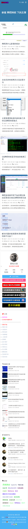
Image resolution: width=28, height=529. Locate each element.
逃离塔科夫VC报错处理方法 (15, 393)
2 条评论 (16, 48)
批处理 (5, 488)
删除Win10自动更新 (9, 494)
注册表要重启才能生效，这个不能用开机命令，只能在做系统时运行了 (16, 445)
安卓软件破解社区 (7, 319)
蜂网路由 (17, 503)
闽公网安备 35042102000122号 (17, 522)
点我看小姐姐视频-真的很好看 (14, 280)
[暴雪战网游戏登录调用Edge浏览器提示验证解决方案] (4, 381)
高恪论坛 (4, 347)
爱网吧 (4, 339)
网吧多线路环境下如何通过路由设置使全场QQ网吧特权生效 (14, 196)
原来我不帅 (5, 354)
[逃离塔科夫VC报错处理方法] (4, 394)
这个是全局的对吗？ (13, 457)
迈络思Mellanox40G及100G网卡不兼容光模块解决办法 (17, 424)
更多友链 (4, 356)
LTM (6, 517)
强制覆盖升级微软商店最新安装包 (16, 418)
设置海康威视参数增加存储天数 (16, 411)
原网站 (10, 438)
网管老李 (4, 332)
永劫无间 (12, 500)
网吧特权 (5, 500)
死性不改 (4, 324)
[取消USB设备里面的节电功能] (4, 400)
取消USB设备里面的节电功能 (15, 399)
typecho (14, 485)
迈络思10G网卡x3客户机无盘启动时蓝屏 (16, 367)
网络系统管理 (12, 488)
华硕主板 (20, 485)
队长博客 (4, 349)
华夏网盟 (4, 334)
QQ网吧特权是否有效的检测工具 (14, 158)
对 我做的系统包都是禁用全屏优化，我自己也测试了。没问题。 (16, 451)
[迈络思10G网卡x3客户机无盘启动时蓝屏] (4, 368)
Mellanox (11, 491)
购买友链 (4, 317)
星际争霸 (19, 500)
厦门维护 (4, 342)
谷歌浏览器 (6, 506)
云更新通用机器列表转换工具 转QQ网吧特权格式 (13, 119)
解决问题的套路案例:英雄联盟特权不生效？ (14, 235)
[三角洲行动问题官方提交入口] (4, 406)
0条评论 (22, 87)
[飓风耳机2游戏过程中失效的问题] (4, 375)
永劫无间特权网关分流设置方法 (13, 81)
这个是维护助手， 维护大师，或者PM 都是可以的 (16, 470)
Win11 (23, 503)
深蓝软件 (4, 329)
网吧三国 (4, 327)
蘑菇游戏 (4, 352)
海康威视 (20, 488)
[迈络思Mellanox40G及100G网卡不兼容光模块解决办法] (4, 426)
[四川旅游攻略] (4, 388)
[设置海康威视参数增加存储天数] (4, 412)
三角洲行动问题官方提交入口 (15, 405)
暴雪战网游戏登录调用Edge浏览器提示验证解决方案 (16, 380)
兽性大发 (9, 48)
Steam (11, 503)
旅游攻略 (17, 497)
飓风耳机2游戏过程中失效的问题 (16, 374)
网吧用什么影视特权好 (11, 44)
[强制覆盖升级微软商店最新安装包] (4, 419)
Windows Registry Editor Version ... (16, 464)
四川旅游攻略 (11, 387)
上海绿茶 (4, 337)
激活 (16, 491)
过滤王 (5, 491)
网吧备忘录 (6, 87)
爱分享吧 (4, 344)
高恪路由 (6, 485)
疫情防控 (5, 503)
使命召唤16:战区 (8, 497)
